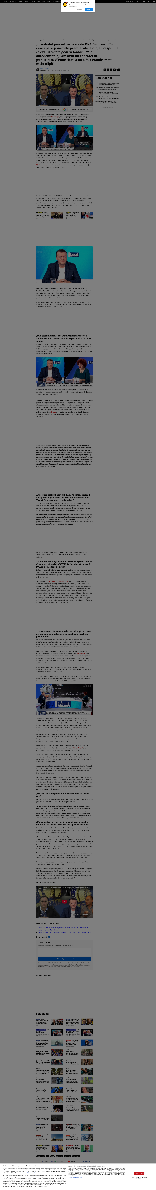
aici (43, 1181)
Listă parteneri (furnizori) (75, 1177)
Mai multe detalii (31, 1172)
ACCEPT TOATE (139, 1173)
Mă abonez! (89, 9)
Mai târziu (79, 9)
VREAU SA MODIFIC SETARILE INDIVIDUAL (139, 1178)
